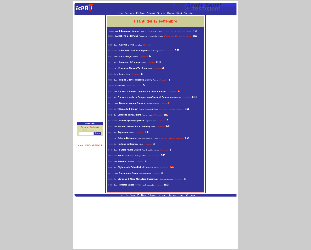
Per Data (140, 13)
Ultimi (179, 13)
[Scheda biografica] (193, 31)
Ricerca (171, 13)
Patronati (151, 13)
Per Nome (130, 13)
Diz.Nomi (161, 13)
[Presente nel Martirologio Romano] (196, 31)
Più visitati (189, 13)
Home (120, 13)
